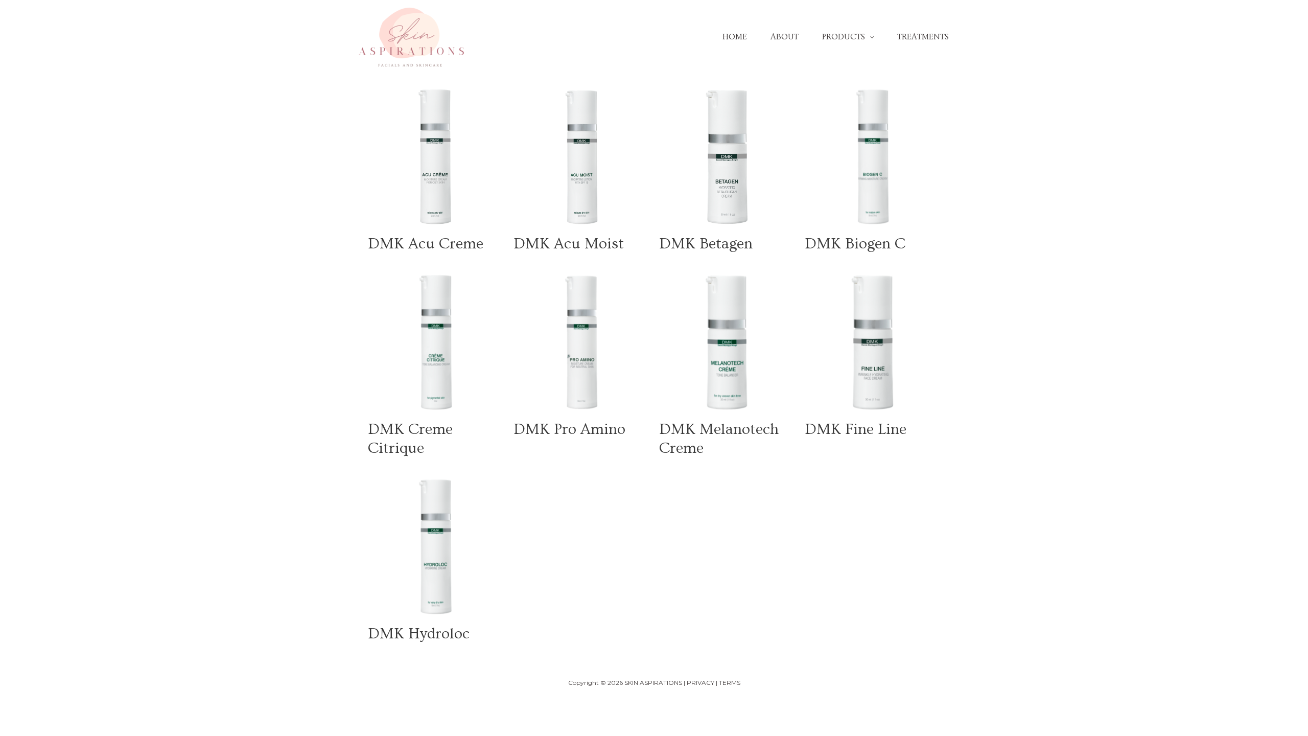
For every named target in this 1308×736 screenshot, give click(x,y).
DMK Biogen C (855, 243)
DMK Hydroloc (419, 633)
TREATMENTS (923, 36)
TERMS (729, 682)
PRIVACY (700, 682)
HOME (734, 36)
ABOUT (784, 36)
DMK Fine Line (855, 429)
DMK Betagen (706, 243)
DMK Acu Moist (568, 243)
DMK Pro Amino (569, 429)
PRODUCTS (843, 36)
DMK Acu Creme (425, 243)
